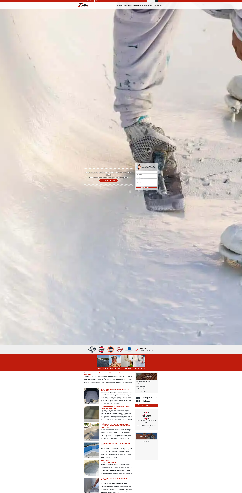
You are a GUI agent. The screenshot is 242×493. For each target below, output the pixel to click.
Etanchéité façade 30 (147, 5)
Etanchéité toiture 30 (122, 5)
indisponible (89, 1)
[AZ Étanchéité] (83, 5)
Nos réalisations (108, 180)
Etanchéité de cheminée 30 (134, 5)
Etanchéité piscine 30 (158, 5)
